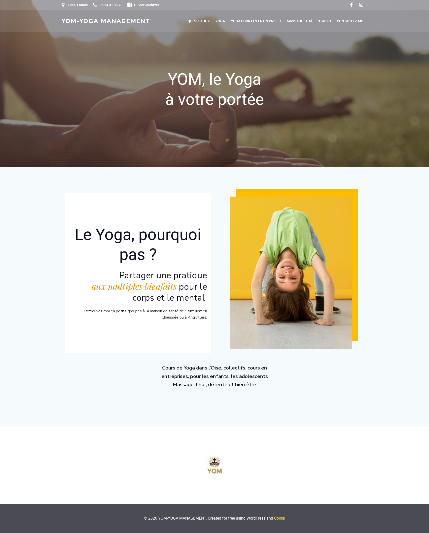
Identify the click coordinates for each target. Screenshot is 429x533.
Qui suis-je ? (199, 21)
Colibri (279, 518)
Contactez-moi (350, 21)
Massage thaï (299, 21)
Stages (324, 21)
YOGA (220, 21)
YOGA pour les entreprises (256, 21)
